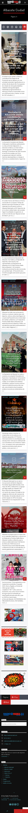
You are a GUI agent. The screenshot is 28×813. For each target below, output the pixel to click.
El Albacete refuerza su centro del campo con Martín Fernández (14, 469)
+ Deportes (5, 167)
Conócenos (4, 756)
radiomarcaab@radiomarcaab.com (13, 741)
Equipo (5, 779)
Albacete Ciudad (13, 33)
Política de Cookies (15, 800)
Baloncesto (7, 771)
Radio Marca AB (6, 72)
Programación (6, 781)
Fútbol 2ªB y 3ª (8, 773)
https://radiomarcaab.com (10, 735)
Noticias (5, 765)
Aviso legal (6, 798)
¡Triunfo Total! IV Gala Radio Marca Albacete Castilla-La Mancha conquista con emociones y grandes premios (14, 297)
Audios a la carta (7, 783)
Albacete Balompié (9, 767)
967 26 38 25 (7, 738)
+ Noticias (5, 33)
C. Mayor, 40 (7, 744)
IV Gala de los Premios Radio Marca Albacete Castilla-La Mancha (14, 522)
